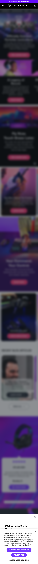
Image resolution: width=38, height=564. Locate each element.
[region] (19, 546)
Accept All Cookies (19, 550)
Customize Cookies (19, 560)
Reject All (19, 555)
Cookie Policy (14, 541)
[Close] (35, 531)
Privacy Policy (27, 541)
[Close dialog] (35, 517)
